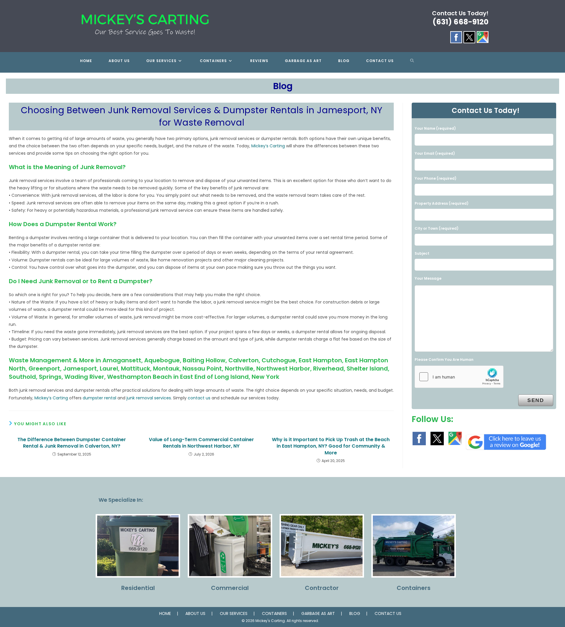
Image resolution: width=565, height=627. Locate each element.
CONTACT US (388, 613)
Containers (414, 588)
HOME (165, 613)
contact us (199, 398)
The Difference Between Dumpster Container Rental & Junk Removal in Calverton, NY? (71, 442)
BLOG (354, 613)
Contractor (322, 588)
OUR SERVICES (233, 613)
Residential (138, 588)
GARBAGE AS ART (318, 613)
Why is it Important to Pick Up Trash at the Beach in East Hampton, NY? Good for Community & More (331, 446)
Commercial (230, 588)
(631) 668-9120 (460, 22)
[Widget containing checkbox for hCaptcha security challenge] (459, 377)
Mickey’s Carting (268, 146)
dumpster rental (99, 398)
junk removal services (149, 398)
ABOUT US (195, 613)
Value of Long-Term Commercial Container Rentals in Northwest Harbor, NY (201, 442)
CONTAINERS (274, 613)
